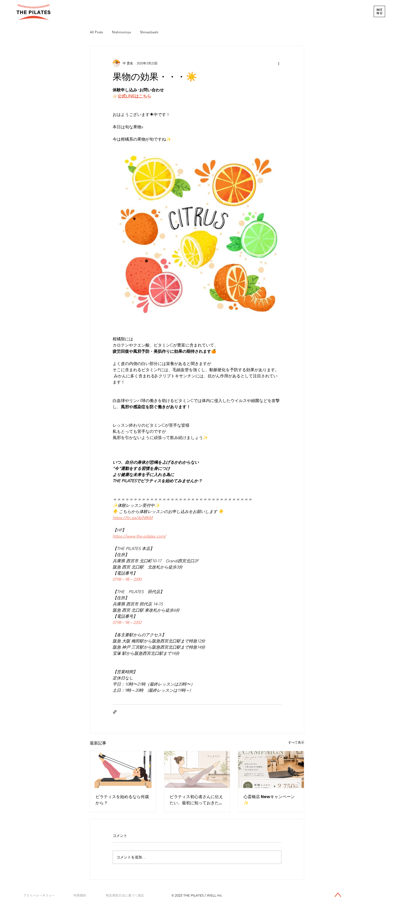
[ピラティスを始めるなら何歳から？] (123, 769)
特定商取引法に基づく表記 (125, 895)
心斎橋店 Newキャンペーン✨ (269, 800)
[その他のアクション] (278, 63)
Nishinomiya (121, 32)
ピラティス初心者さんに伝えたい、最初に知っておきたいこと (196, 800)
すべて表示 (296, 742)
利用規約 (79, 895)
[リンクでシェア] (115, 712)
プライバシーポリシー (39, 895)
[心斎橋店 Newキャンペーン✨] (271, 769)
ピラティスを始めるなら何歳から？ (122, 800)
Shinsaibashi (149, 32)
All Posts (96, 32)
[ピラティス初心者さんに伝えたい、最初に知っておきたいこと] (197, 769)
